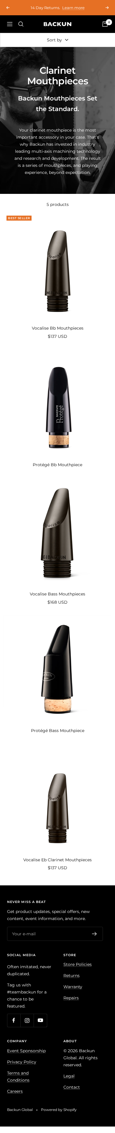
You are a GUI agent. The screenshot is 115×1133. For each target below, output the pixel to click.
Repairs (71, 998)
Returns (71, 975)
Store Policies (77, 964)
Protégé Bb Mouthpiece (57, 464)
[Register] (94, 934)
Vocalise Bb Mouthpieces (57, 328)
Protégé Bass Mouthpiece (57, 730)
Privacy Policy (21, 1062)
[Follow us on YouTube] (40, 1020)
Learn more (73, 5)
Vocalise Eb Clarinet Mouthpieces (57, 859)
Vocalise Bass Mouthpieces (57, 594)
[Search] (21, 24)
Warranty (72, 986)
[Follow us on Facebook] (13, 1020)
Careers (15, 1091)
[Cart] (105, 24)
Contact (71, 1087)
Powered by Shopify (59, 1109)
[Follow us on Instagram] (27, 1020)
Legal (69, 1076)
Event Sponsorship (26, 1050)
